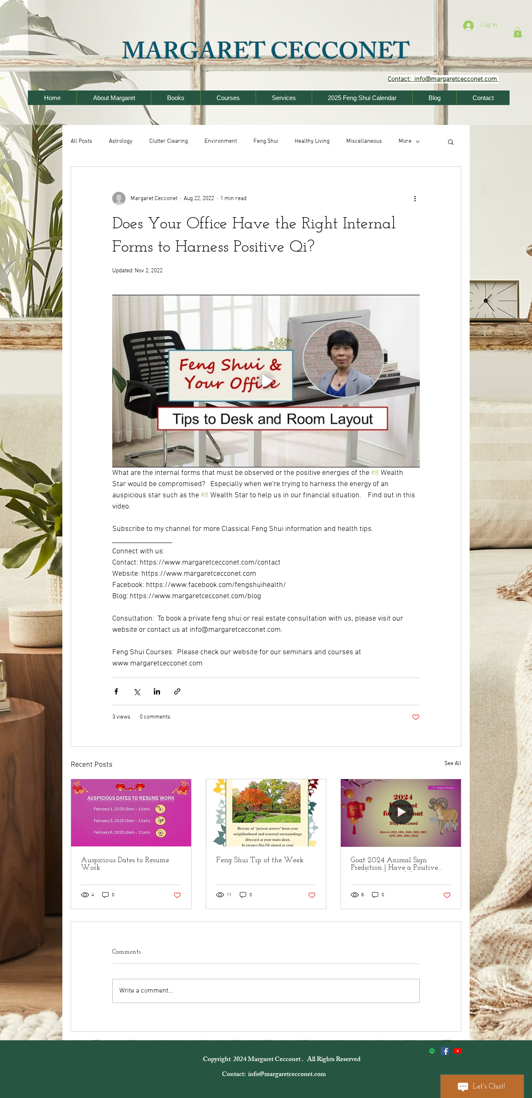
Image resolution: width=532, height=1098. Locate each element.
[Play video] (266, 381)
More (405, 141)
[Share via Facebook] (116, 691)
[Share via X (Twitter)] (136, 691)
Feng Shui (266, 141)
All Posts (81, 141)
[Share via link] (177, 691)
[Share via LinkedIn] (157, 691)
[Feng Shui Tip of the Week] (266, 812)
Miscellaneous (364, 141)
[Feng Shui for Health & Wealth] (445, 1051)
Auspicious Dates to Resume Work (125, 864)
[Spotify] (432, 1051)
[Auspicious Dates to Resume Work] (131, 812)
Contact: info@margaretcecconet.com (274, 1075)
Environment (220, 141)
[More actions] (415, 198)
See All (452, 763)
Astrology (121, 141)
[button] (517, 32)
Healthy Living (312, 141)
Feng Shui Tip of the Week (259, 860)
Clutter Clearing (168, 141)
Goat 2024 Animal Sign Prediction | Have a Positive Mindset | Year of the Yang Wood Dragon (394, 864)
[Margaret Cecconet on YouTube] (458, 1051)
